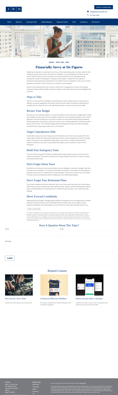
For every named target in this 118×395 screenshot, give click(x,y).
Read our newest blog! (103, 7)
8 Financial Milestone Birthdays (53, 298)
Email (62, 229)
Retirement (36, 384)
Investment (36, 387)
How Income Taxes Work (15, 298)
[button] (9, 22)
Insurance (35, 391)
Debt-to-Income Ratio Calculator (89, 298)
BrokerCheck (83, 383)
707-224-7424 (13, 384)
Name (7, 229)
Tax (34, 394)
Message (8, 241)
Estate (34, 389)
